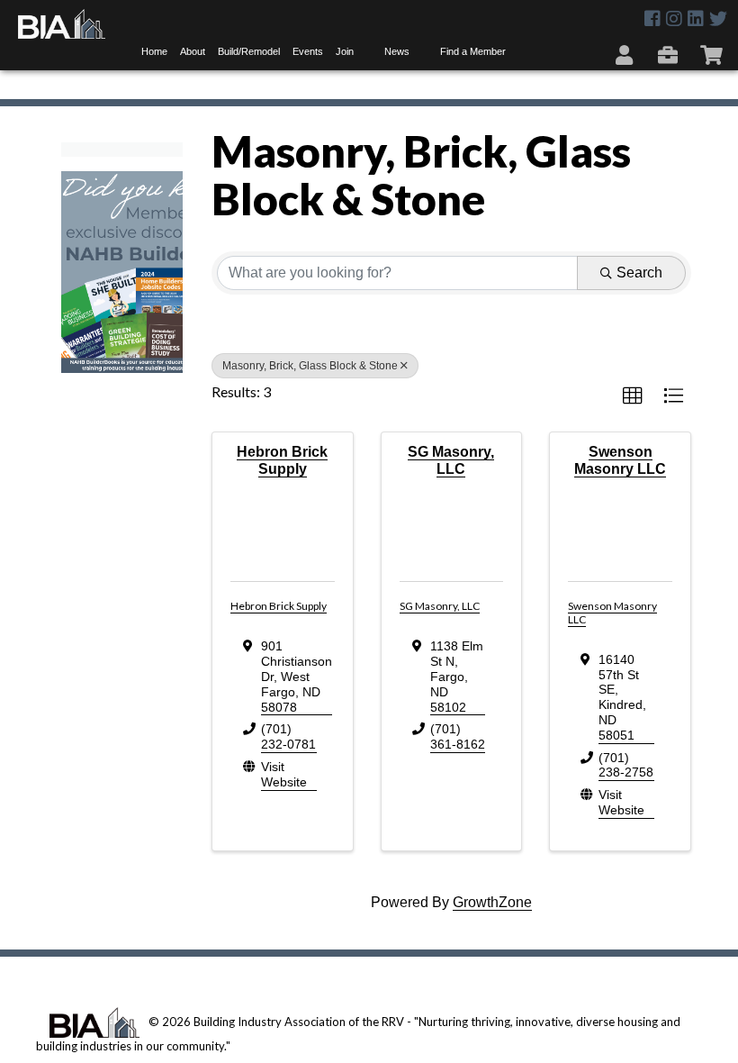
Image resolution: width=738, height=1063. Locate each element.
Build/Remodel (249, 51)
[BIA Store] (713, 54)
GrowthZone (492, 902)
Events (307, 51)
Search (639, 272)
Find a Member (473, 51)
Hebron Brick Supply (278, 606)
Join (345, 51)
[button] (633, 396)
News (397, 51)
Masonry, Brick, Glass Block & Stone (310, 365)
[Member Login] (626, 54)
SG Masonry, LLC (440, 606)
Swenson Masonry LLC (612, 612)
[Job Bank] (670, 54)
